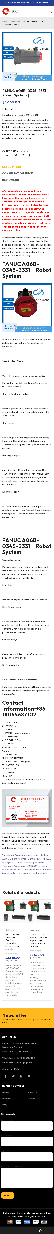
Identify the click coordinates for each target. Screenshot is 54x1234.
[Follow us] (13, 1076)
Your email (6, 1135)
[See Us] (21, 1076)
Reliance (15, 21)
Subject (5, 1150)
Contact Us (34, 1098)
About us (32, 1092)
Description (11, 167)
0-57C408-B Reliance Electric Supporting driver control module (12, 942)
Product (6, 1098)
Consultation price (17, 173)
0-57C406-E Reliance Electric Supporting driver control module (39, 940)
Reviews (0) (10, 180)
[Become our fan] (5, 1076)
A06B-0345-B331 (20, 267)
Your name (6, 1119)
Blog (4, 1104)
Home (5, 21)
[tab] (11, 167)
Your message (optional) (14, 1166)
